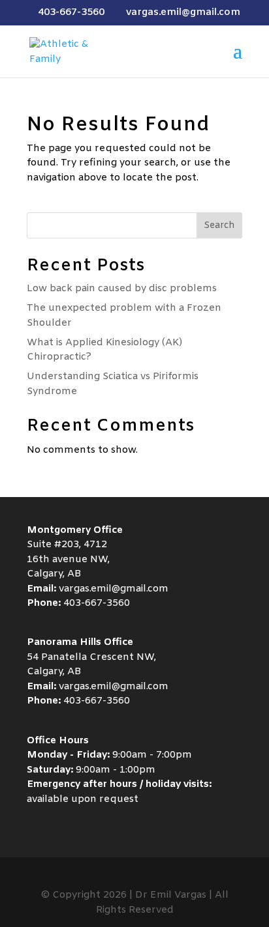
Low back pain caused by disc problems (122, 288)
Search (219, 226)
